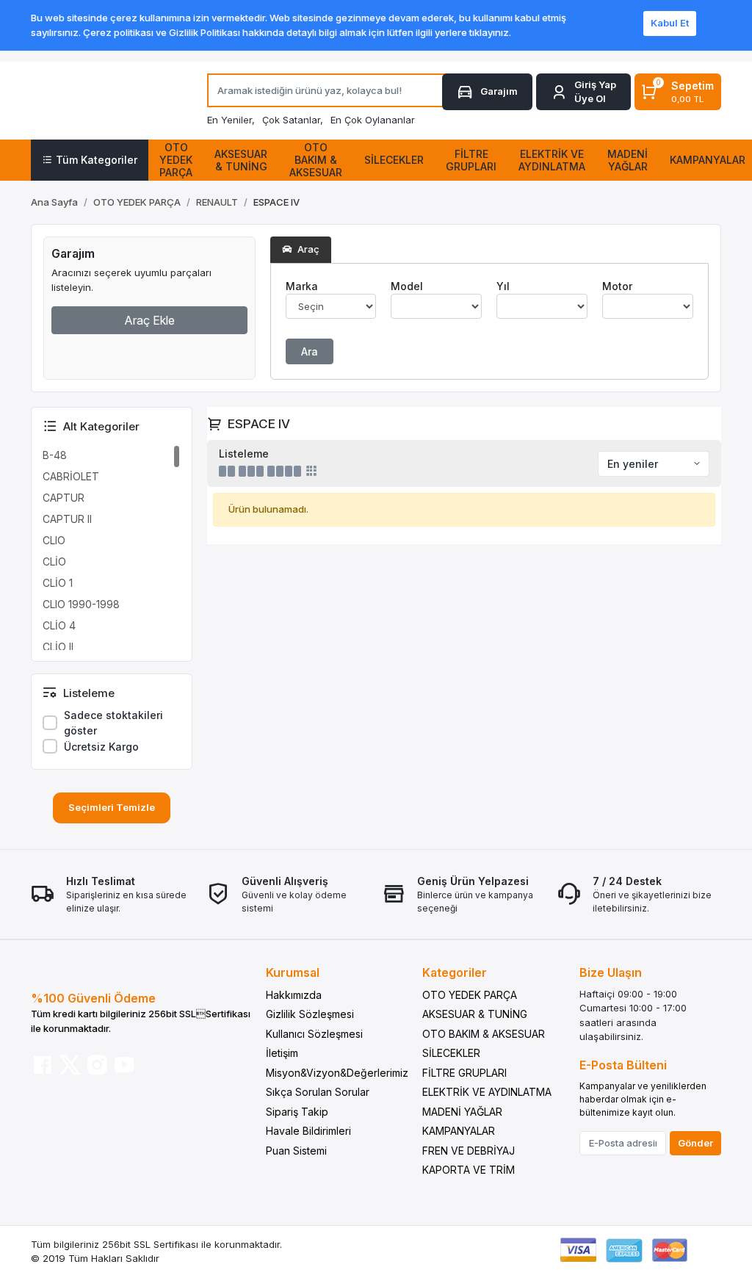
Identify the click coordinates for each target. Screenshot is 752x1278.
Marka (302, 286)
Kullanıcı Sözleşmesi (314, 1034)
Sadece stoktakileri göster (113, 723)
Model (407, 286)
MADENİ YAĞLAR (462, 1111)
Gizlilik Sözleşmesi (310, 1014)
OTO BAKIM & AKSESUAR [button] (315, 159)
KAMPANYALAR (458, 1130)
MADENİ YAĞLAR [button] (627, 160)
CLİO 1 (58, 583)
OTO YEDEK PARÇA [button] (175, 159)
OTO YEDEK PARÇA (469, 995)
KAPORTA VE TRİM (468, 1169)
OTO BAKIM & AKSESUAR (483, 1034)
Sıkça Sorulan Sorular (317, 1092)
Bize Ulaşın (610, 972)
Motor (617, 286)
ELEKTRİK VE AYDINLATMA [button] (551, 160)
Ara (309, 351)
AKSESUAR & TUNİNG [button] (240, 160)
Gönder (695, 1143)
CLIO (54, 540)
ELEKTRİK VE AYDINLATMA (487, 1092)
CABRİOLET (71, 476)
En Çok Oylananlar (372, 120)
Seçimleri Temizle (111, 807)
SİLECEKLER (451, 1053)
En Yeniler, (231, 120)
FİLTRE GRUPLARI (464, 1072)
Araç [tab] (307, 249)
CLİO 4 (59, 625)
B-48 (55, 455)
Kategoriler (454, 972)
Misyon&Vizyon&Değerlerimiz (337, 1072)
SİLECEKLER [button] (394, 160)
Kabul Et (670, 23)
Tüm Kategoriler (96, 160)
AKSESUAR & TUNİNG (474, 1014)
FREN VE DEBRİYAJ (468, 1150)
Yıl (503, 286)
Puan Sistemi (296, 1150)
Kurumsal (292, 972)
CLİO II (58, 646)
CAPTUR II (67, 519)
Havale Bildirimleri (308, 1130)
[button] (583, 92)
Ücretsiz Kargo (101, 746)
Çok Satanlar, (292, 120)
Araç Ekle (149, 320)
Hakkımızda (294, 995)
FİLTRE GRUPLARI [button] (471, 160)
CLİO (54, 561)
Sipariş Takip (297, 1111)
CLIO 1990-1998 (81, 604)
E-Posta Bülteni (623, 1065)
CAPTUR (63, 497)
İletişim (282, 1053)
